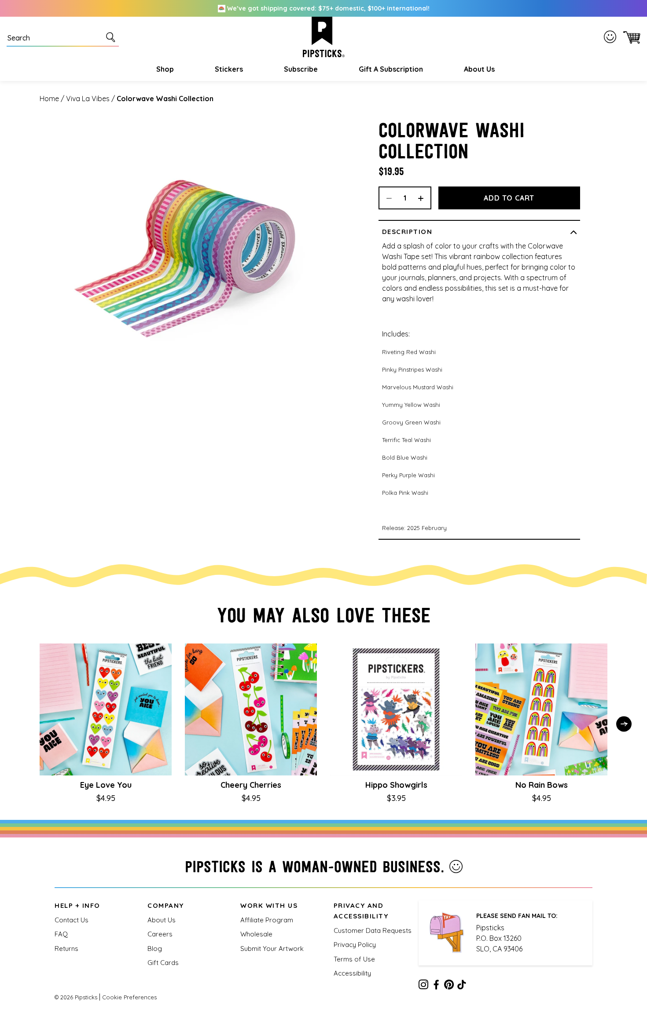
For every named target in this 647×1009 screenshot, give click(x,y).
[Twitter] (449, 986)
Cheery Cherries (251, 785)
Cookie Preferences (129, 997)
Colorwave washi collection (165, 98)
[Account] (612, 37)
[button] (163, 69)
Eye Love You (106, 785)
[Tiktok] (462, 986)
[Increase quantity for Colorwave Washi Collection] (423, 198)
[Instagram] (423, 986)
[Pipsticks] (324, 37)
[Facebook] (436, 986)
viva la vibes (88, 98)
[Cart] (630, 37)
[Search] (112, 37)
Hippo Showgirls (396, 785)
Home (49, 98)
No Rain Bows (541, 785)
